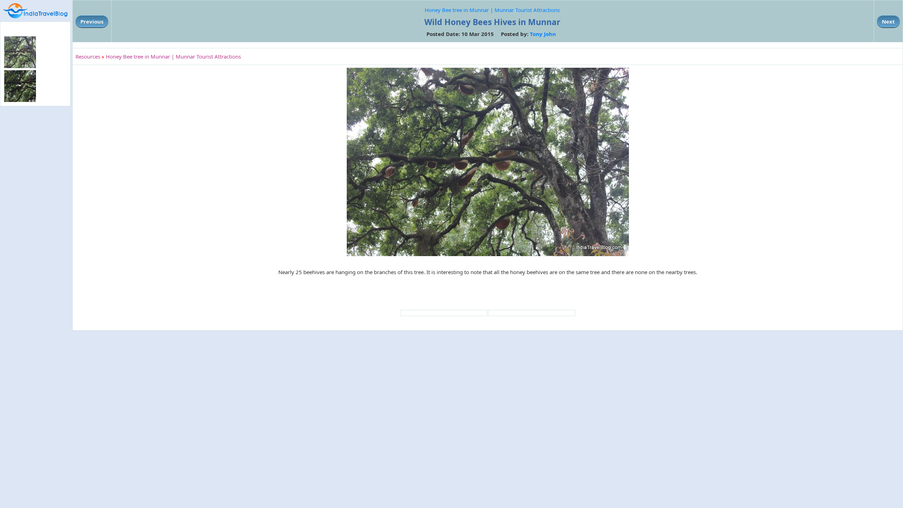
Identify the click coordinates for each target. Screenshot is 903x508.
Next (888, 21)
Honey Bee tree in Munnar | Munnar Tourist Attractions (492, 9)
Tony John (543, 33)
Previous (91, 21)
